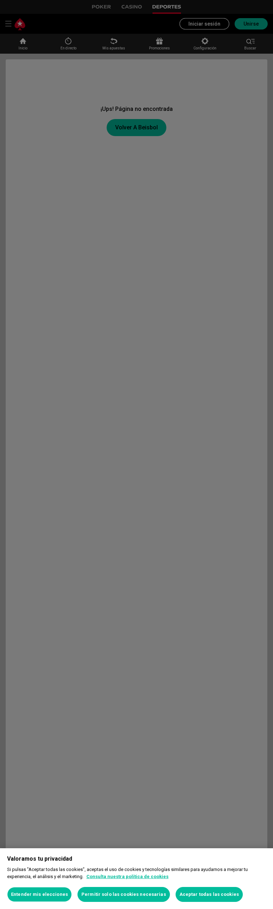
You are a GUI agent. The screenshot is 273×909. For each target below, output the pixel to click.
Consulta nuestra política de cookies (127, 876)
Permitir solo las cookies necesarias (123, 894)
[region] (136, 878)
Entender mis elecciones (39, 894)
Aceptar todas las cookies (209, 894)
